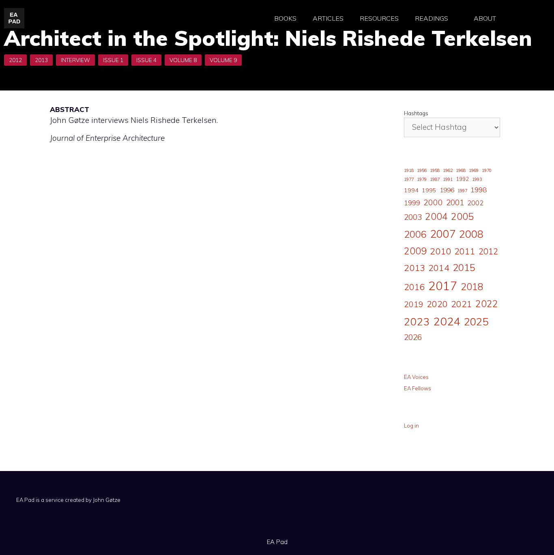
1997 (462, 191)
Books (285, 18)
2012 (15, 60)
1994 (411, 190)
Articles (328, 18)
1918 (409, 170)
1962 (448, 170)
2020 (437, 303)
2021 (461, 303)
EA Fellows (417, 388)
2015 (464, 267)
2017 (442, 285)
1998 (478, 189)
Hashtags (416, 113)
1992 (462, 179)
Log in (411, 425)
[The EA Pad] (14, 17)
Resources (379, 18)
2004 (436, 216)
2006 (415, 234)
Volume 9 (223, 60)
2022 (486, 304)
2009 (415, 251)
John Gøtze (106, 500)
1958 (435, 170)
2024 (447, 321)
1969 (474, 170)
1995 (429, 190)
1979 (422, 179)
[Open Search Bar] (525, 18)
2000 (433, 202)
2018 (472, 286)
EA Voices (416, 377)
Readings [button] (431, 18)
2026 (413, 337)
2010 (440, 251)
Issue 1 (113, 60)
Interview (75, 60)
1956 (422, 170)
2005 (462, 216)
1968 (461, 170)
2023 (417, 321)
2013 (41, 60)
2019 (413, 304)
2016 (414, 287)
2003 (413, 217)
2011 (464, 250)
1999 (412, 203)
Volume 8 (183, 60)
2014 (438, 267)
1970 (487, 170)
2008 (471, 234)
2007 (443, 234)
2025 (476, 321)
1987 (435, 179)
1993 (477, 179)
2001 (455, 202)
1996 (447, 190)
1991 (448, 179)
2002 (475, 203)
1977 (409, 179)
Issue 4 (146, 60)
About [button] (485, 18)
